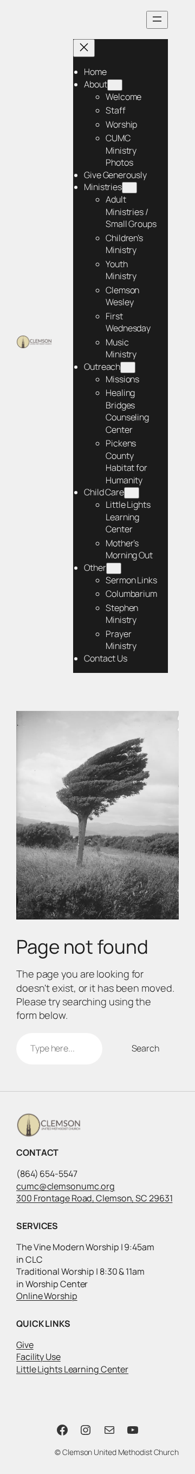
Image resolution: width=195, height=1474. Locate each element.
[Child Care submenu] (131, 493)
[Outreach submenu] (127, 367)
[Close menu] (84, 48)
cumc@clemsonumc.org (65, 1186)
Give (25, 1345)
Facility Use (38, 1357)
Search (145, 1048)
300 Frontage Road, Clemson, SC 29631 (94, 1198)
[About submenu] (114, 85)
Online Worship (46, 1296)
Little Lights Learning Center (72, 1369)
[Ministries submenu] (129, 187)
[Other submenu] (113, 568)
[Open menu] (157, 20)
